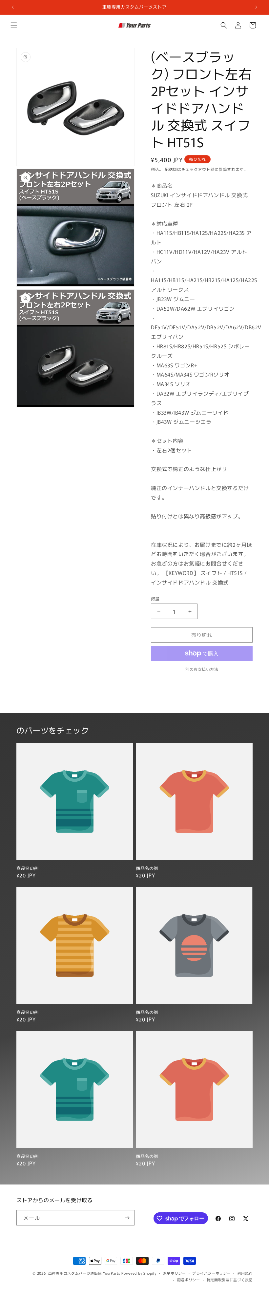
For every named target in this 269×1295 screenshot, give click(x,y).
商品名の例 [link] (27, 868)
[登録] (127, 1217)
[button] (14, 25)
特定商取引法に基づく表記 (230, 1279)
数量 (155, 598)
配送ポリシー (188, 1279)
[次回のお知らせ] (256, 7)
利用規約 (245, 1273)
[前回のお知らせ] (13, 7)
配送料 (171, 169)
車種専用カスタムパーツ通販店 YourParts (84, 1273)
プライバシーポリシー (211, 1273)
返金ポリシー (174, 1273)
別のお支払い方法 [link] (201, 669)
